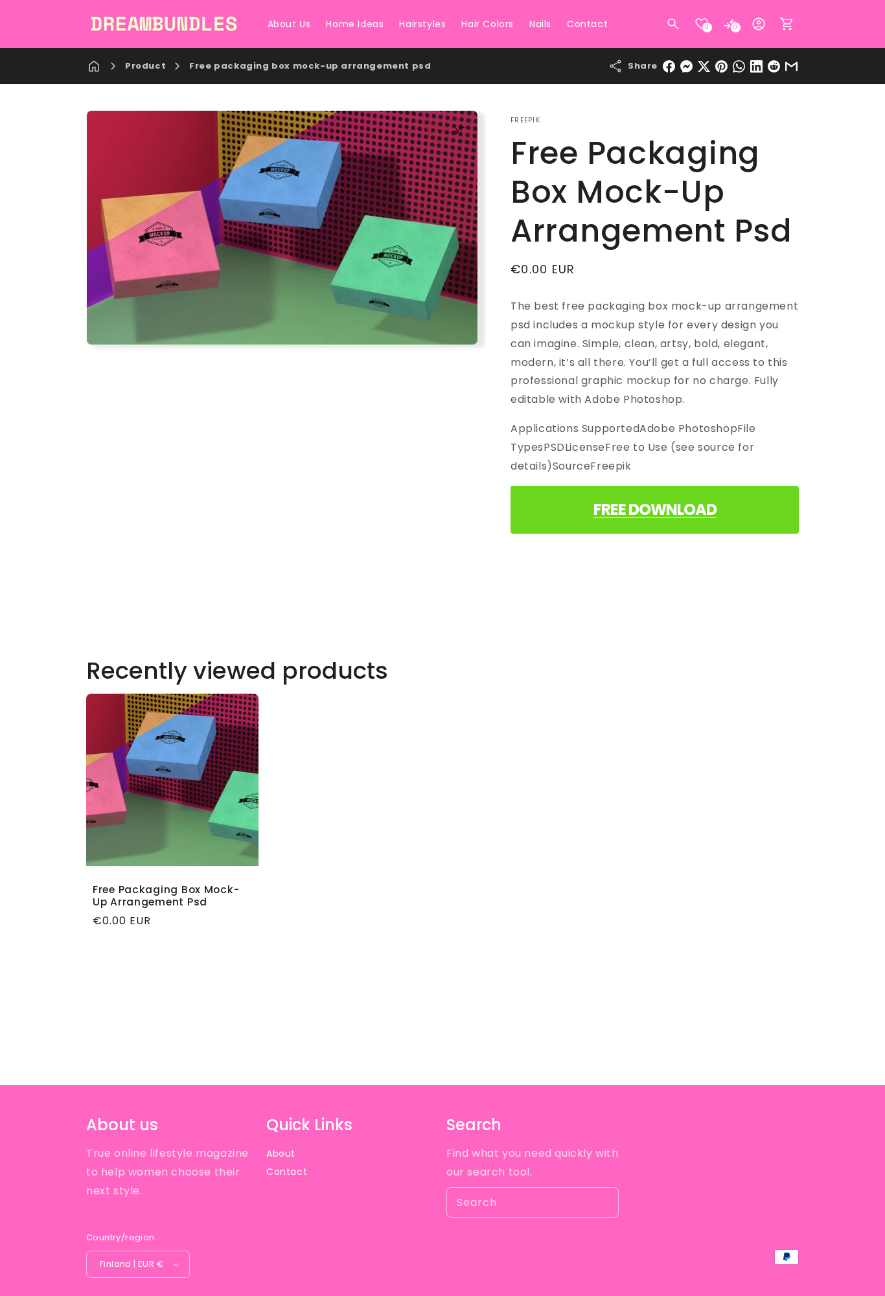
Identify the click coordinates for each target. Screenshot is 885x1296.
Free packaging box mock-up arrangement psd (310, 66)
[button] (673, 24)
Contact (286, 1171)
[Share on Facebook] (668, 66)
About (280, 1153)
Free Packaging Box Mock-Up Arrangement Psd (166, 896)
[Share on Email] (791, 66)
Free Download (655, 509)
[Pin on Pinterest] (721, 66)
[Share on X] (703, 66)
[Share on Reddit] (773, 66)
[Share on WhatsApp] (738, 66)
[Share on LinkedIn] (756, 66)
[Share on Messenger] (686, 66)
